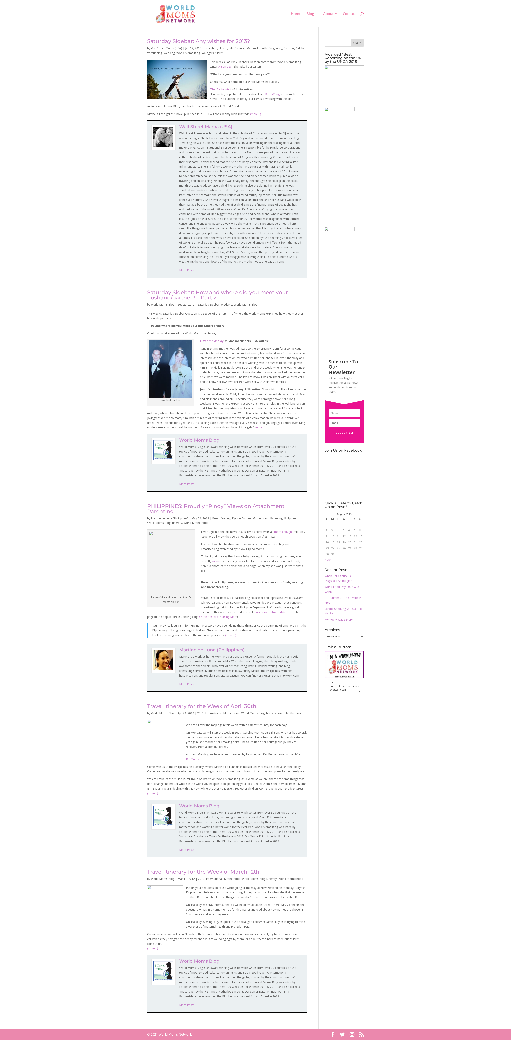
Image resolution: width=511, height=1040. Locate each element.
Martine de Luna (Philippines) (169, 518)
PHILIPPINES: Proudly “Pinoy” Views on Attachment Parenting (216, 509)
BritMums (192, 759)
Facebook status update (270, 612)
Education (210, 48)
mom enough (283, 532)
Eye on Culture (241, 518)
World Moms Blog (188, 53)
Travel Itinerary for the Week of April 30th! (202, 706)
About (328, 14)
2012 (200, 713)
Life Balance (237, 48)
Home (296, 14)
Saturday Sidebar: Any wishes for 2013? (198, 41)
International (213, 713)
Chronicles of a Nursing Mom (218, 617)
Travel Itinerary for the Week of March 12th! (204, 872)
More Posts (186, 270)
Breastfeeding (221, 518)
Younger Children (213, 53)
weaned (217, 561)
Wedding (169, 53)
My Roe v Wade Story (339, 619)
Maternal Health (256, 48)
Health (223, 48)
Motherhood (260, 518)
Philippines (291, 518)
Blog (310, 14)
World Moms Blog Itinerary (164, 523)
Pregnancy (275, 48)
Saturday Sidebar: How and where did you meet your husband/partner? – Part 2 (217, 295)
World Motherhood (196, 523)
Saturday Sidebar (295, 48)
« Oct (328, 559)
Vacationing (154, 53)
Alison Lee (225, 66)
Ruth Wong (272, 94)
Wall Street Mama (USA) (166, 48)
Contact (349, 14)
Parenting (276, 518)
